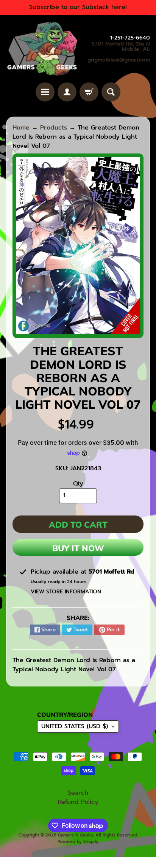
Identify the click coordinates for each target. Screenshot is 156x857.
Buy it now (78, 548)
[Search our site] (110, 91)
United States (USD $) (74, 726)
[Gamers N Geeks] (42, 48)
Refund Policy (78, 801)
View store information (66, 592)
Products (53, 127)
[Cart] (89, 91)
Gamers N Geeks (75, 835)
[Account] (67, 91)
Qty (78, 483)
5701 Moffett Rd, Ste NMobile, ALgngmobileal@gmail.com (118, 52)
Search (78, 792)
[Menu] (45, 91)
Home (21, 127)
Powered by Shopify (78, 841)
